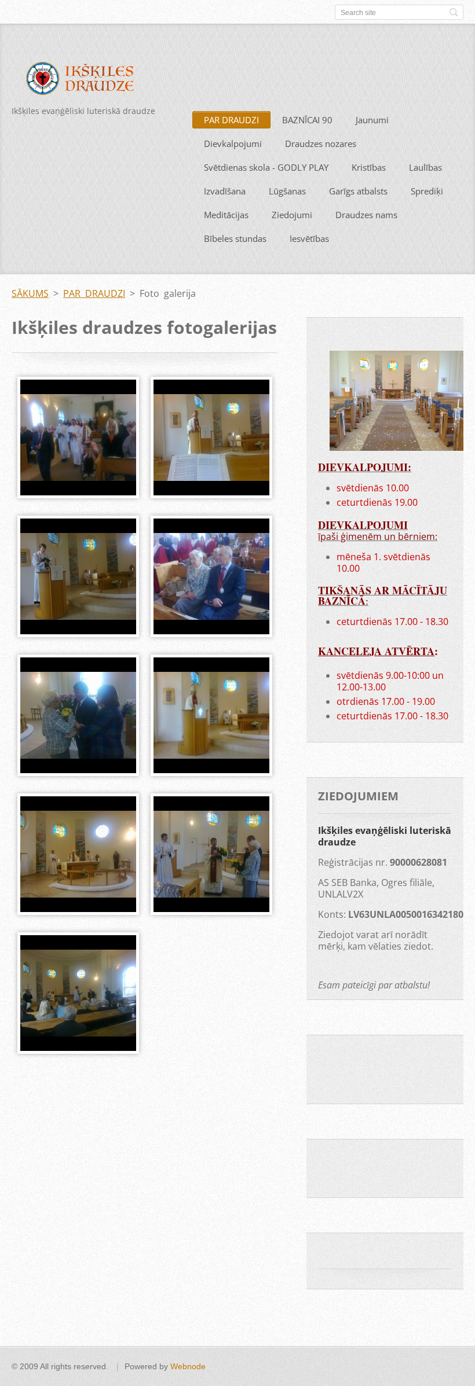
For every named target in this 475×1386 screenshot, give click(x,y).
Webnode (188, 1366)
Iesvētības (309, 238)
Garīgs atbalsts (358, 191)
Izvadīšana (225, 191)
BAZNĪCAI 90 (307, 120)
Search (453, 12)
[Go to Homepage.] (88, 80)
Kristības (369, 167)
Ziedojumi (292, 214)
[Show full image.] (78, 437)
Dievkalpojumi (233, 143)
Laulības (425, 167)
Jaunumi (372, 120)
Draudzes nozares (320, 143)
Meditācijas (226, 214)
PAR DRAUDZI (231, 120)
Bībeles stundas (235, 238)
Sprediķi (427, 191)
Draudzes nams (366, 214)
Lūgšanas (287, 191)
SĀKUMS (30, 293)
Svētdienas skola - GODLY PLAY (266, 167)
